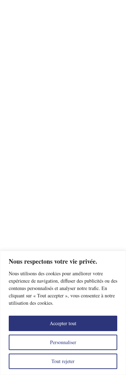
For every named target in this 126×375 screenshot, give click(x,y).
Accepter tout (63, 323)
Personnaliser (63, 342)
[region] (63, 313)
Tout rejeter (63, 361)
